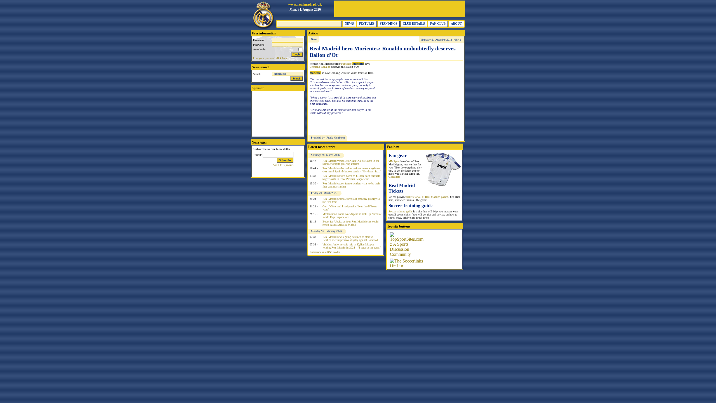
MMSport (394, 161)
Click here (394, 176)
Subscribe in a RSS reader (325, 252)
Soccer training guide (400, 211)
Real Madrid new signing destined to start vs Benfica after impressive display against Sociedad (350, 238)
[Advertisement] (399, 9)
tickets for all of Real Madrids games (427, 196)
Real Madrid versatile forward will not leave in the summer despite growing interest (350, 162)
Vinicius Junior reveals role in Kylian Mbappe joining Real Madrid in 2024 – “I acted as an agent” (351, 246)
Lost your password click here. (270, 58)
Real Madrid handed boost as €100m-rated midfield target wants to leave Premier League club (351, 177)
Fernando (352, 63)
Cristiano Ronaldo (320, 66)
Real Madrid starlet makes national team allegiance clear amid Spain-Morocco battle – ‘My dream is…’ (351, 170)
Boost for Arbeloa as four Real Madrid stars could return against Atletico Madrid (350, 223)
